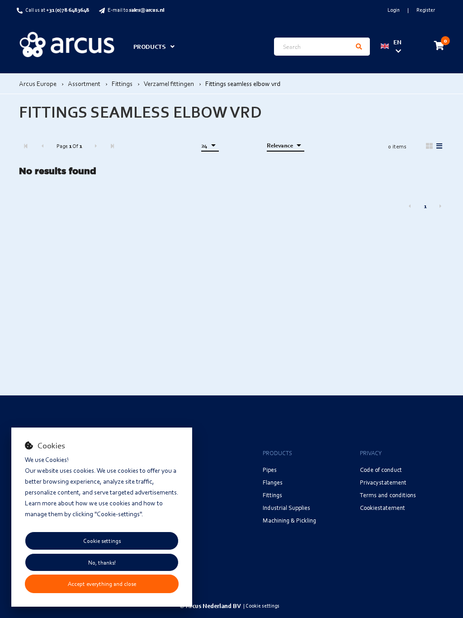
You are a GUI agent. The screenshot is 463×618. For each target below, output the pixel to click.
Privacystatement (383, 482)
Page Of (69, 146)
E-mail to (136, 9)
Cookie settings (102, 540)
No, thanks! (102, 562)
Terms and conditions (388, 495)
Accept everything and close (102, 583)
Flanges (273, 482)
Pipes (270, 469)
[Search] (359, 47)
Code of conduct (381, 469)
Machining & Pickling (289, 520)
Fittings (272, 495)
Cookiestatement (382, 507)
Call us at (57, 9)
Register (425, 9)
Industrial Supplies (286, 507)
